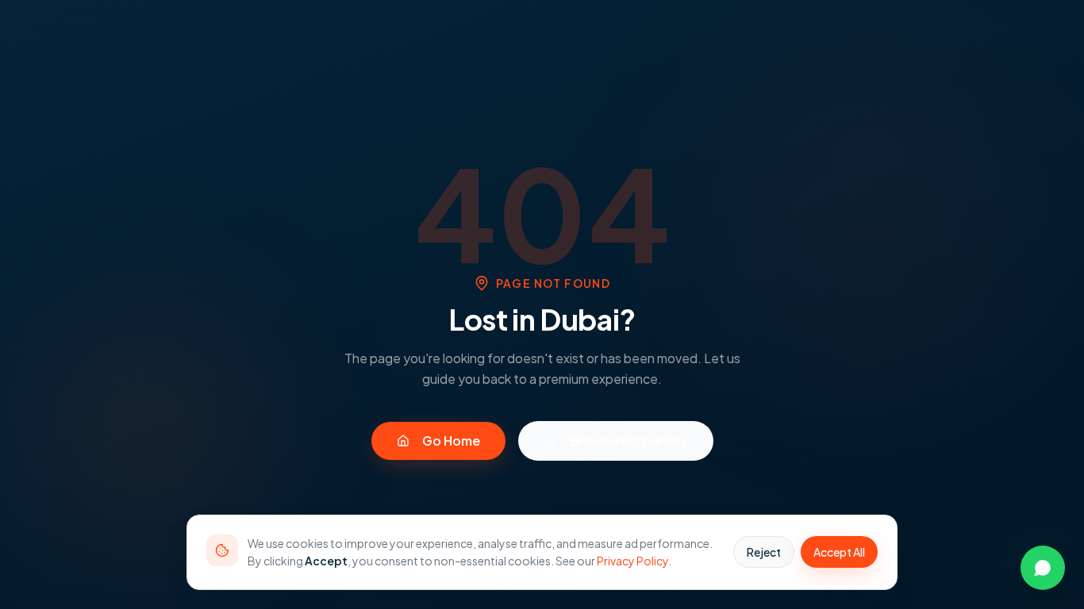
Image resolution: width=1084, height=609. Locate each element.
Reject (764, 552)
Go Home (451, 440)
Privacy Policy (632, 560)
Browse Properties (628, 440)
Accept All (839, 552)
